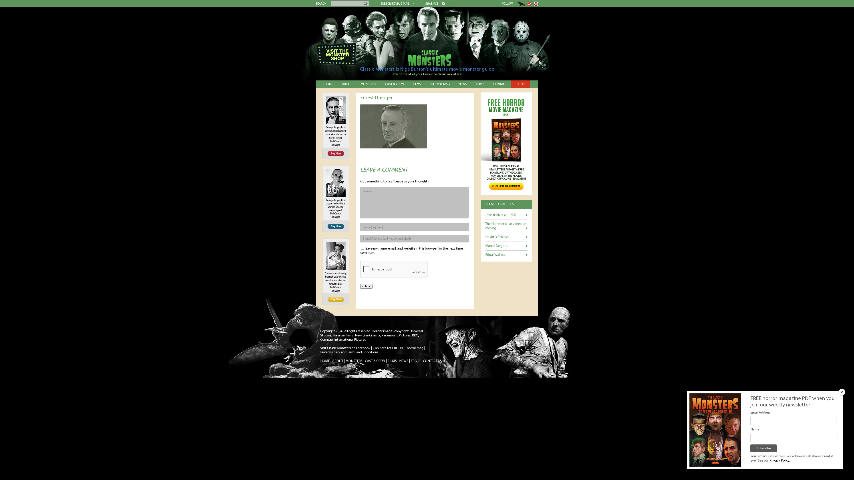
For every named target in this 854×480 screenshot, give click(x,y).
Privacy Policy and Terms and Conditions (349, 352)
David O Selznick (497, 237)
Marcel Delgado (496, 246)
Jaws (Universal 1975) (500, 215)
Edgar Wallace (495, 255)
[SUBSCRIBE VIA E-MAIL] (411, 4)
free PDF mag (440, 84)
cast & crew (394, 84)
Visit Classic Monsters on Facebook (345, 348)
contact (500, 84)
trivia (480, 84)
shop (521, 84)
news (463, 84)
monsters (368, 84)
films (417, 84)
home (329, 84)
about (347, 84)
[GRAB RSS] (441, 4)
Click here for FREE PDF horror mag (398, 348)
